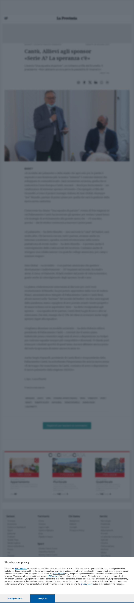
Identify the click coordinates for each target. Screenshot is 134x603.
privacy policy (87, 584)
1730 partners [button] (21, 568)
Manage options (15, 598)
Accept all (42, 598)
